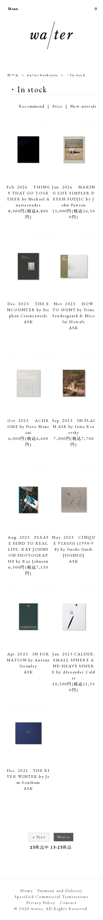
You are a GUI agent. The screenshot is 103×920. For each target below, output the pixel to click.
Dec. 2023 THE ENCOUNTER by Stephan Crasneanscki (28, 309)
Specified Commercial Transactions (51, 896)
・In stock (76, 75)
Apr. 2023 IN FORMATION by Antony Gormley (28, 660)
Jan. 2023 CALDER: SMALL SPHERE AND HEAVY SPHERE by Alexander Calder (73, 666)
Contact (68, 902)
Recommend (32, 106)
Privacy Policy (40, 902)
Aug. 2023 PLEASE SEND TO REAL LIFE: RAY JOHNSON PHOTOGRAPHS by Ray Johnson (28, 549)
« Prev (39, 837)
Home (26, 890)
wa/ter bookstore (43, 75)
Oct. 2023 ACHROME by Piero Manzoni (28, 426)
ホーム (13, 75)
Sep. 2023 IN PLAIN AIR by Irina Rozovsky (74, 426)
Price (57, 106)
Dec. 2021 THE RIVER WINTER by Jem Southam (28, 776)
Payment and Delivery (60, 890)
